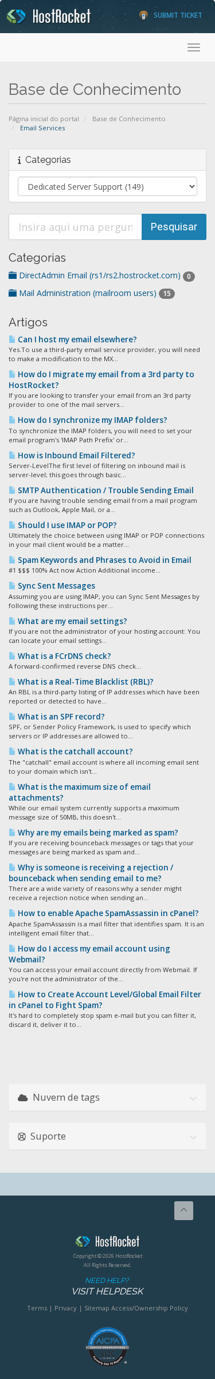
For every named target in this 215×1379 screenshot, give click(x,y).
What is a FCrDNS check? (63, 656)
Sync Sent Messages (55, 586)
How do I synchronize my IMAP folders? (91, 420)
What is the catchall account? (74, 751)
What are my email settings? (71, 621)
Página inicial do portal (44, 118)
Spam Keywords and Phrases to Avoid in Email (103, 560)
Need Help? (107, 1286)
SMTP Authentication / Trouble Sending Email (105, 490)
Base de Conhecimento (129, 118)
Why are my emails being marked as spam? (97, 833)
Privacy (65, 1308)
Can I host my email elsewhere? (76, 339)
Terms (37, 1308)
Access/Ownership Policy (149, 1308)
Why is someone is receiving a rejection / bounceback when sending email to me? (91, 873)
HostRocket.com (107, 1243)
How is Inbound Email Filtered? (75, 455)
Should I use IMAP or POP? (66, 525)
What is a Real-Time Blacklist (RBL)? (85, 682)
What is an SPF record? (60, 717)
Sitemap (97, 1308)
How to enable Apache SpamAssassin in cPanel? (107, 913)
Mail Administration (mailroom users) (94, 292)
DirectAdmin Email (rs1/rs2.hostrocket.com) (104, 275)
